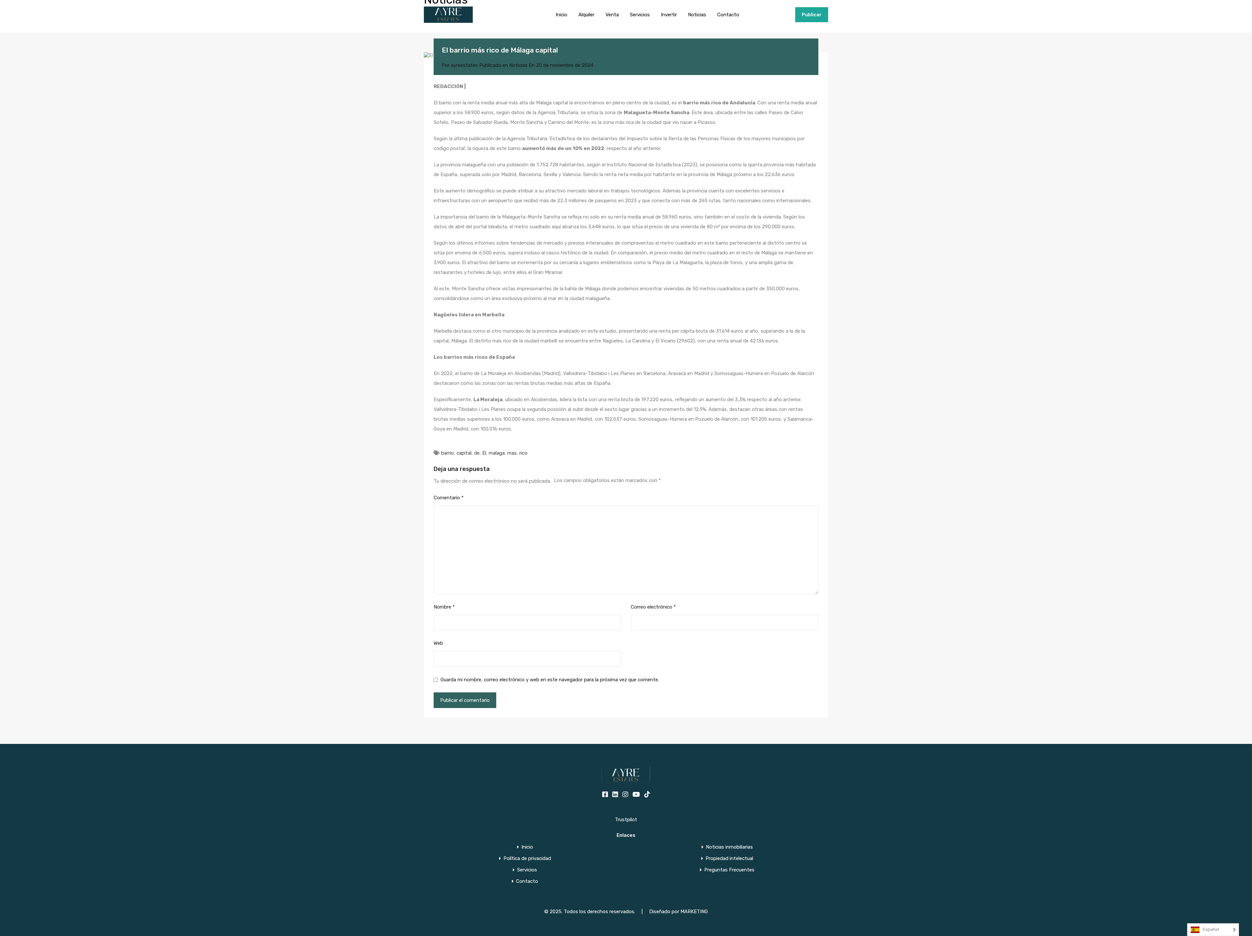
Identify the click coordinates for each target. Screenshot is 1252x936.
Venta (612, 15)
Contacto (728, 15)
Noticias (697, 15)
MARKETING (694, 911)
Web (438, 643)
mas (512, 453)
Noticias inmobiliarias (729, 847)
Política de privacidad (527, 858)
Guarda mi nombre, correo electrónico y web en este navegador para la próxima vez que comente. (549, 680)
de (477, 453)
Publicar (812, 15)
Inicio (561, 15)
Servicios (640, 15)
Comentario (449, 498)
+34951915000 (774, 14)
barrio (447, 453)
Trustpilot (626, 820)
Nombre (444, 607)
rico (523, 453)
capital (463, 453)
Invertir (669, 15)
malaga (497, 453)
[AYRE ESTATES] (448, 20)
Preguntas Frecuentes (729, 870)
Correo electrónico (653, 607)
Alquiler (586, 15)
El (484, 453)
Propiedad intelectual (729, 858)
